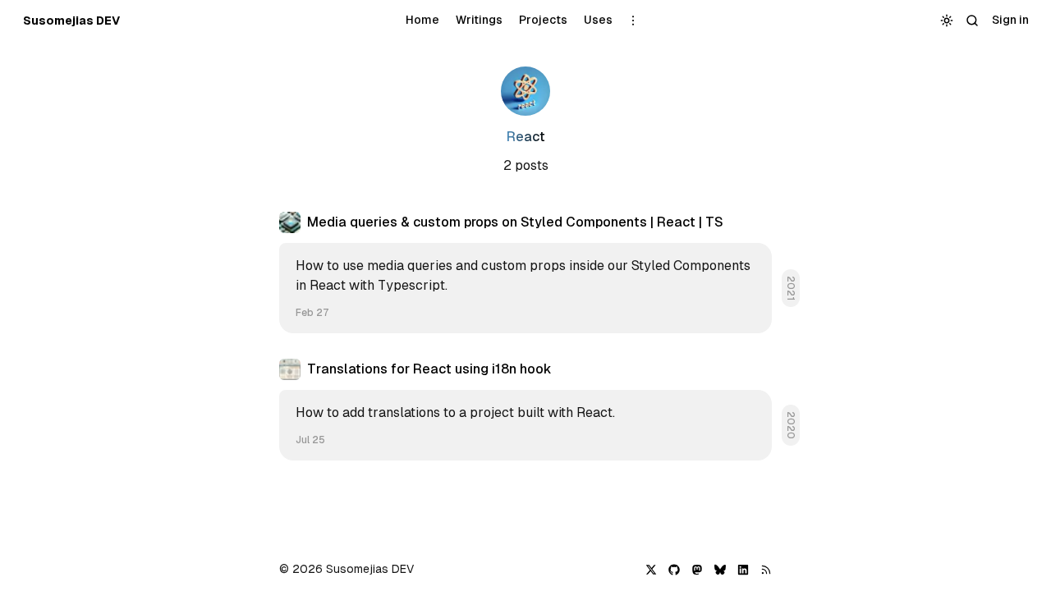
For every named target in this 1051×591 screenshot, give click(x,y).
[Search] (972, 21)
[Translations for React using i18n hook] (525, 409)
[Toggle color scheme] (947, 21)
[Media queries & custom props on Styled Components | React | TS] (525, 272)
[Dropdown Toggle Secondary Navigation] (633, 21)
